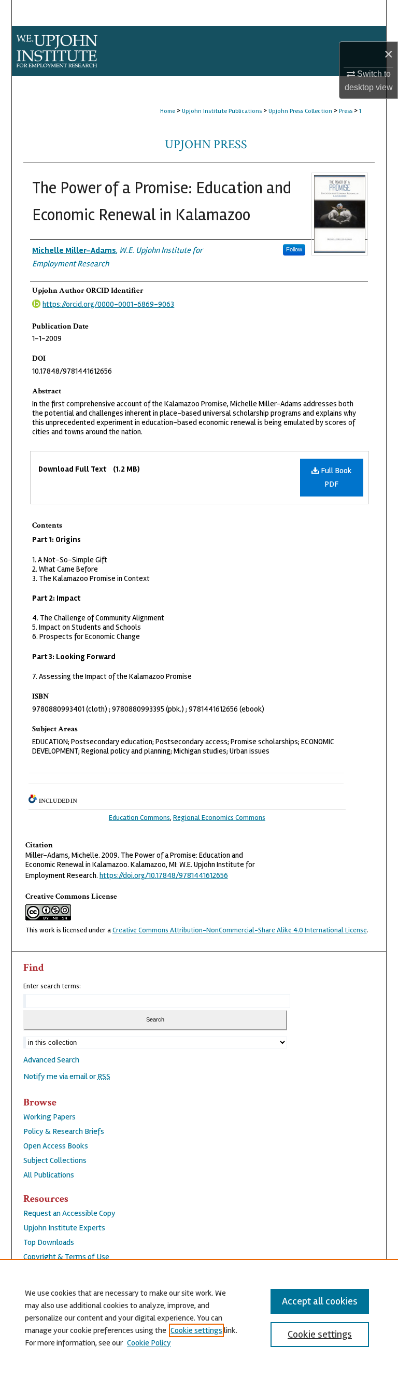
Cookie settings (196, 1330)
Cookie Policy (149, 1343)
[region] (199, 1317)
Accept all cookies (320, 1301)
